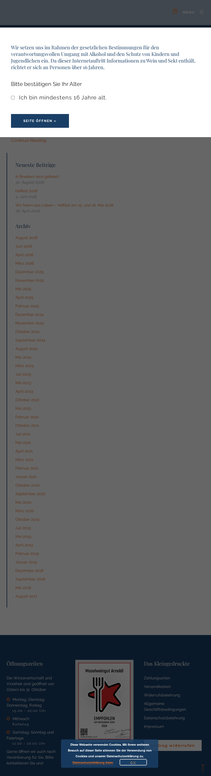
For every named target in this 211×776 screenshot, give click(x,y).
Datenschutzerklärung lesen (93, 762)
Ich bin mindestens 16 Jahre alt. (62, 97)
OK (133, 762)
